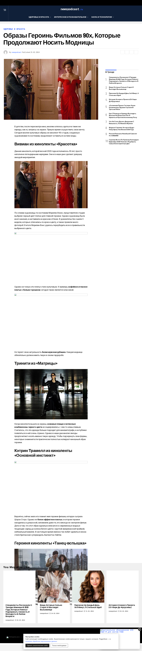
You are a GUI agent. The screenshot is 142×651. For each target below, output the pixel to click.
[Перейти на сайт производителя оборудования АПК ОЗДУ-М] (120, 639)
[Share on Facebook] (122, 52)
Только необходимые (59, 645)
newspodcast (16, 52)
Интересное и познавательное (70, 17)
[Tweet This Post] (127, 52)
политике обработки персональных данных (41, 641)
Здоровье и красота (39, 17)
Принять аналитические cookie (37, 645)
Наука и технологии (101, 17)
